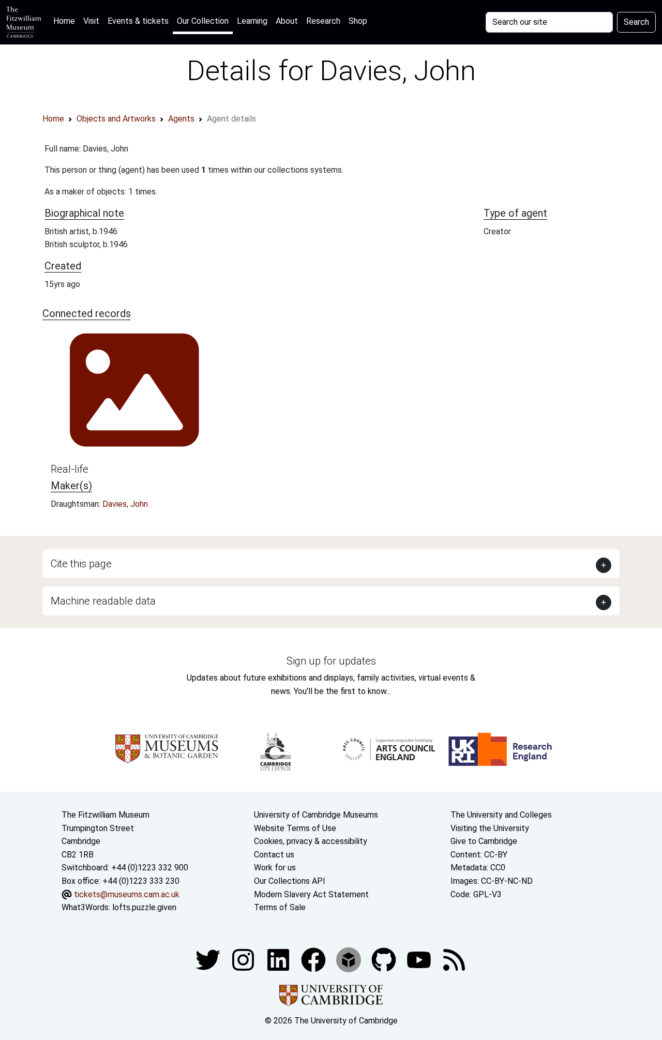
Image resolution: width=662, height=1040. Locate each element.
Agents (181, 119)
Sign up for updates (331, 661)
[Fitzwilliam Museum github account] (384, 959)
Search (636, 22)
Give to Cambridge (483, 841)
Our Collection (203, 21)
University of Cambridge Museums (316, 815)
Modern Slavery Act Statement (311, 894)
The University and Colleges (501, 815)
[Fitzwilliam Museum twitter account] (209, 959)
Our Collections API (289, 881)
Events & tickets (138, 21)
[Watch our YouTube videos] (420, 959)
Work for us (275, 867)
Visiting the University (489, 828)
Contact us (274, 855)
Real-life (69, 469)
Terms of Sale (280, 907)
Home (66, 21)
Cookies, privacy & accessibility (310, 841)
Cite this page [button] (81, 563)
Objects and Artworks (116, 119)
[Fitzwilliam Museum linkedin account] (314, 959)
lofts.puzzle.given (144, 907)
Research (323, 21)
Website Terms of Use (295, 828)
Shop (358, 21)
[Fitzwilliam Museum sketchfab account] (349, 959)
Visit (91, 21)
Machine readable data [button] (103, 601)
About (287, 21)
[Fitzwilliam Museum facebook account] (279, 959)
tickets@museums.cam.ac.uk (126, 894)
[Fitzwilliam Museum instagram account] (244, 959)
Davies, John (125, 504)
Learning (252, 21)
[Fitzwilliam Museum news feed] (454, 959)
